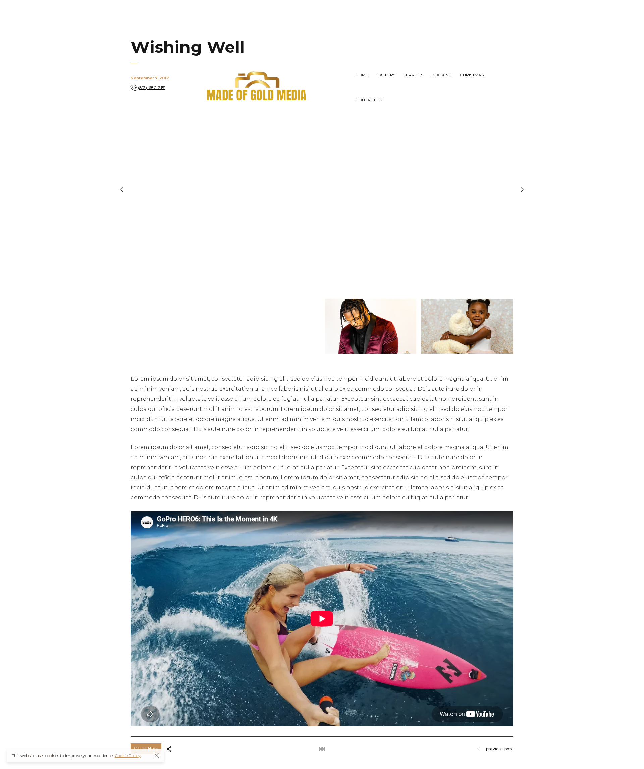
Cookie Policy (128, 755)
